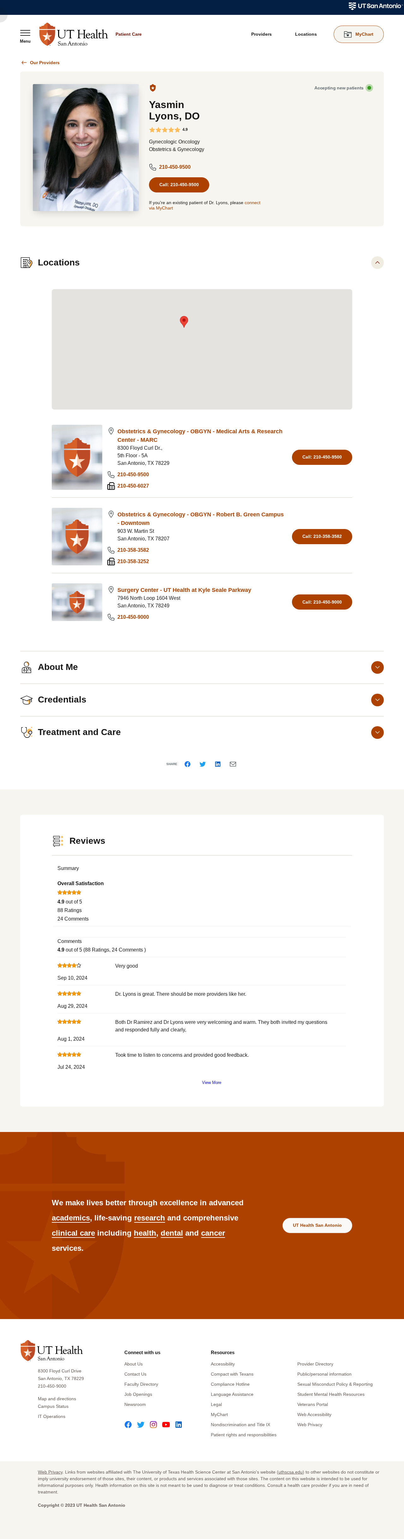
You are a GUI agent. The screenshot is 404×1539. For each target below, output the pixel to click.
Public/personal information (324, 1374)
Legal (216, 1404)
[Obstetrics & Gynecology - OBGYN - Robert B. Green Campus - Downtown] (77, 536)
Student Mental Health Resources (331, 1394)
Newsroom (135, 1404)
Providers (261, 34)
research (149, 1218)
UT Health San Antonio (317, 1225)
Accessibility (223, 1363)
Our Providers (45, 62)
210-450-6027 (133, 486)
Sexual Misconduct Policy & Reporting (335, 1384)
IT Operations (51, 1416)
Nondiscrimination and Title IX (240, 1424)
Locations (306, 34)
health (145, 1233)
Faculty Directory (141, 1384)
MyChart (219, 1414)
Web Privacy (309, 1424)
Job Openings (138, 1394)
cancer (213, 1233)
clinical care (73, 1233)
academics (71, 1218)
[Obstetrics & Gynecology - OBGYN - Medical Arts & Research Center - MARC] (77, 457)
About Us (133, 1363)
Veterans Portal (312, 1404)
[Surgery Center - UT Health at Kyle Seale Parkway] (77, 602)
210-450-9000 (133, 617)
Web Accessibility (314, 1414)
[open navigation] (25, 36)
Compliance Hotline (230, 1384)
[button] (184, 322)
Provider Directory (315, 1363)
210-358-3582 (133, 550)
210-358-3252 (133, 561)
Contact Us (135, 1374)
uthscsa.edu (290, 1472)
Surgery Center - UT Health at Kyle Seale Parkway (184, 590)
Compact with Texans (232, 1374)
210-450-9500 (175, 167)
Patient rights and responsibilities (243, 1434)
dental (172, 1233)
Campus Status (53, 1406)
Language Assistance (232, 1394)
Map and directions (57, 1398)
